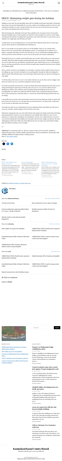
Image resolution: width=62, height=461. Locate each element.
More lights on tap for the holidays (12, 351)
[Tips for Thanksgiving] (31, 167)
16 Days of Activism (8, 203)
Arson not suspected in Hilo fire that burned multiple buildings (44, 408)
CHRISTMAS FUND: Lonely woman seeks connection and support (45, 237)
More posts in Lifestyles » (54, 224)
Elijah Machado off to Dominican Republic (46, 256)
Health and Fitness (14, 183)
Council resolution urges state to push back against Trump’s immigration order (45, 368)
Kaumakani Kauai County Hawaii (31, 2)
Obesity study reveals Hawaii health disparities (13, 218)
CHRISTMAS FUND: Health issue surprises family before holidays (46, 229)
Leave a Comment (37, 363)
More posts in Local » (55, 251)
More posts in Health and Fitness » (52, 198)
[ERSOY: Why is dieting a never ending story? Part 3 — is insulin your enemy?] (51, 169)
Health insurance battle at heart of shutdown (43, 210)
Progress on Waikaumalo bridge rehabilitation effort (42, 348)
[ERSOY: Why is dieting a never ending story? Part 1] (12, 168)
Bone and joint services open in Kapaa (44, 203)
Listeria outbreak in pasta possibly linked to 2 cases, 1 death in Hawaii (15, 210)
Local (29, 183)
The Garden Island (11, 136)
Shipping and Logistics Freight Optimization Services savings (31, 458)
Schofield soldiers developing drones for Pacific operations (45, 388)
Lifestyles (22, 183)
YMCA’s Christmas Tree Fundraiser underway (15, 358)
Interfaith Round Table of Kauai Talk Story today (15, 237)
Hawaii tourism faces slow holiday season (15, 272)
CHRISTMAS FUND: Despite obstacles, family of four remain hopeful (14, 245)
